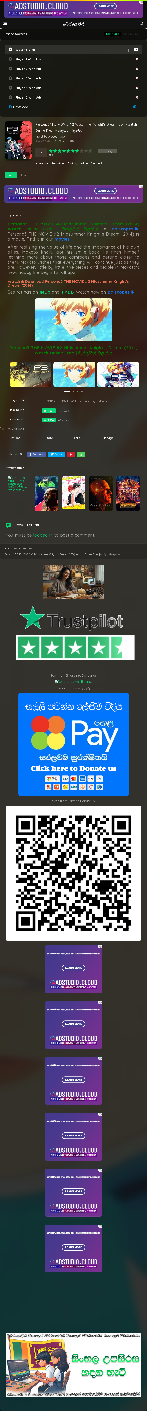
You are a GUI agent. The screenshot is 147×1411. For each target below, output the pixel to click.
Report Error (112, 34)
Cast (24, 175)
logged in (43, 535)
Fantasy (72, 163)
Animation (58, 163)
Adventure (41, 163)
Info (11, 175)
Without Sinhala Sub (93, 163)
